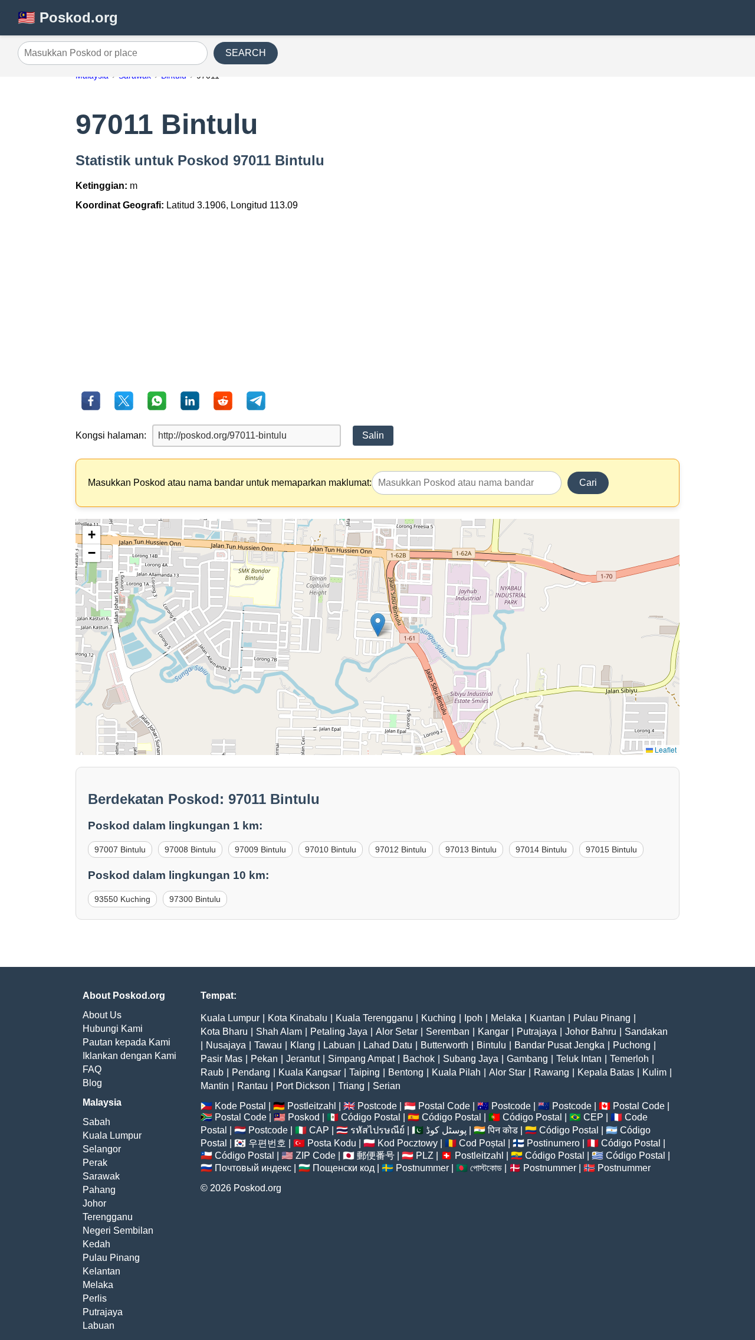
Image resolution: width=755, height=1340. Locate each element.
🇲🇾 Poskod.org (68, 17)
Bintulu (491, 1045)
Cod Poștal (482, 1143)
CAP (319, 1130)
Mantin (215, 1086)
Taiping (364, 1072)
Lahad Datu (387, 1045)
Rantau (252, 1086)
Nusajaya (226, 1045)
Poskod (304, 1117)
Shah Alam (279, 1032)
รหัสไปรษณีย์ (377, 1130)
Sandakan (646, 1032)
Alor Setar (397, 1032)
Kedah (96, 1244)
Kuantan (547, 1018)
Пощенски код (344, 1168)
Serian (387, 1086)
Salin (373, 435)
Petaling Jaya (338, 1032)
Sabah (96, 1122)
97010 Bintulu (330, 849)
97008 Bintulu (190, 849)
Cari (588, 483)
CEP (593, 1117)
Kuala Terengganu (374, 1018)
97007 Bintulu (120, 849)
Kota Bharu (224, 1032)
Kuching (438, 1018)
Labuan (98, 1326)
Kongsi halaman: (111, 435)
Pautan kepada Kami (126, 1042)
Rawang (551, 1072)
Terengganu (108, 1217)
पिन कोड (503, 1130)
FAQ (92, 1069)
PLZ (425, 1156)
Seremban (448, 1032)
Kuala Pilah (456, 1072)
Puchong (632, 1045)
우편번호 (267, 1143)
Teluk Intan (579, 1059)
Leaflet (665, 749)
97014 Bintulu (541, 849)
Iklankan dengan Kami (129, 1056)
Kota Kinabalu (297, 1018)
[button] (377, 625)
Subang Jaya (470, 1059)
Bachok (419, 1059)
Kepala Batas (605, 1072)
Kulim (654, 1072)
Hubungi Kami (113, 1029)
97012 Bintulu (400, 849)
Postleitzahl (311, 1106)
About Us (102, 1015)
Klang (302, 1045)
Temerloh (629, 1059)
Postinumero (553, 1143)
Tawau (268, 1045)
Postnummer (422, 1168)
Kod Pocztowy (408, 1143)
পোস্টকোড (486, 1168)
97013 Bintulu (471, 849)
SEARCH (245, 53)
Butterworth (444, 1045)
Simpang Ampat (361, 1059)
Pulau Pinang (111, 1258)
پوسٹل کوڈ (446, 1130)
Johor (94, 1203)
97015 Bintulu (611, 849)
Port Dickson (303, 1086)
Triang (351, 1086)
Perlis (95, 1298)
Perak (95, 1163)
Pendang (251, 1072)
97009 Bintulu (260, 849)
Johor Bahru (590, 1032)
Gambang (527, 1059)
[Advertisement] (378, 302)
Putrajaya (103, 1312)
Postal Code (444, 1106)
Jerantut (303, 1059)
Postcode (377, 1106)
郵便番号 (376, 1156)
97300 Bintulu (195, 899)
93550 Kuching (122, 899)
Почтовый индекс (253, 1168)
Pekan (264, 1059)
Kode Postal (240, 1106)
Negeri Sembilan (118, 1230)
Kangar (493, 1032)
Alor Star (507, 1072)
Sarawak (101, 1176)
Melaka (98, 1285)
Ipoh (473, 1018)
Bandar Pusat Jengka (559, 1045)
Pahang (99, 1190)
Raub (212, 1072)
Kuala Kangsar (309, 1072)
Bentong (406, 1072)
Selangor (102, 1149)
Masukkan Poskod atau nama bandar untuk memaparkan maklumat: (230, 483)
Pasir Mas (221, 1059)
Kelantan (101, 1271)
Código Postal (371, 1117)
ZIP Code (316, 1156)
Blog (92, 1083)
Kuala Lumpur (112, 1135)
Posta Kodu (331, 1143)
